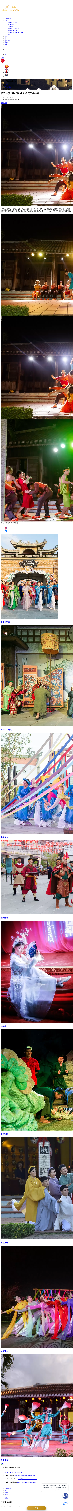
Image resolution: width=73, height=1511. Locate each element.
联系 (6, 44)
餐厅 (9, 34)
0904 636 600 (19, 1472)
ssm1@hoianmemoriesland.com (26, 1482)
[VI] (7, 68)
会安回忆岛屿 (12, 22)
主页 (6, 85)
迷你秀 (10, 26)
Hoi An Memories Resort (15, 32)
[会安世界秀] (29, 618)
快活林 (3, 1026)
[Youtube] (2, 1509)
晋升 (6, 38)
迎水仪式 (4, 1460)
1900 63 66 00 (9, 1472)
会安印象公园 (12, 30)
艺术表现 (11, 24)
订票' (2, 58)
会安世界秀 (5, 622)
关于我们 (8, 18)
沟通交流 (8, 40)
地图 (6, 1494)
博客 (6, 42)
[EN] (7, 72)
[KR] (6, 76)
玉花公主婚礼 (6, 730)
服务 (6, 36)
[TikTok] (5, 54)
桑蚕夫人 (4, 837)
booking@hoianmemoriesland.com (24, 1475)
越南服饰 (4, 1243)
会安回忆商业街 (13, 28)
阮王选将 (4, 918)
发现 (6, 20)
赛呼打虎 (4, 1134)
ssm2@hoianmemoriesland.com (27, 1479)
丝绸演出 (4, 1351)
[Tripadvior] (5, 1509)
